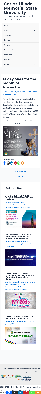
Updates (7, 65)
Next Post (20, 177)
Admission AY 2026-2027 (12, 241)
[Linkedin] (11, 163)
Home (6, 25)
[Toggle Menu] (34, 30)
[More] (22, 163)
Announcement (10, 244)
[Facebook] (4, 163)
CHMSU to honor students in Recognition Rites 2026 (19, 317)
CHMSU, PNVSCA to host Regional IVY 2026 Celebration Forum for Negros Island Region (19, 276)
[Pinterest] (15, 163)
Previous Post (20, 172)
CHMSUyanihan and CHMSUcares (15, 284)
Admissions (24, 241)
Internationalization (10, 50)
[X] (8, 163)
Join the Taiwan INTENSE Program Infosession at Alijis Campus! (19, 198)
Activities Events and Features (15, 203)
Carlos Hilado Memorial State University (20, 8)
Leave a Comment (9, 92)
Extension (7, 40)
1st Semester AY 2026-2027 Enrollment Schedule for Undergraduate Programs (18, 236)
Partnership (8, 55)
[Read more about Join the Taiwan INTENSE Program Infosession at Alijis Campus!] (20, 219)
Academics (7, 35)
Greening (7, 45)
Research (7, 60)
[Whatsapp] (18, 163)
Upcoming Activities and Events (25, 244)
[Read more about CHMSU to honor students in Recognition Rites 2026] (20, 335)
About (6, 30)
